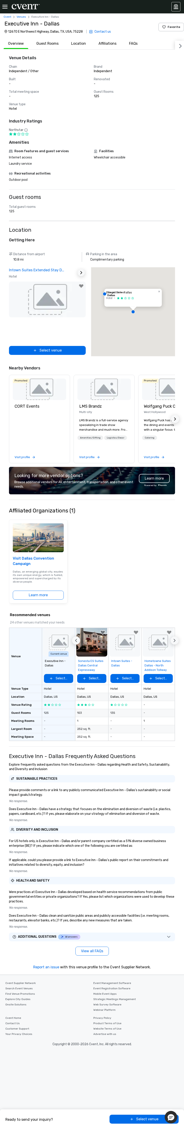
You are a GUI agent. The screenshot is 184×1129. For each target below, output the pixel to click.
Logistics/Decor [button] (115, 437)
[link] (39, 389)
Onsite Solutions (15, 1004)
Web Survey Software (107, 1004)
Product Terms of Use (107, 1023)
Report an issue (46, 967)
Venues (21, 16)
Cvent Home (13, 1017)
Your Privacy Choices (18, 1034)
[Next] (179, 45)
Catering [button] (149, 437)
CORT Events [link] (27, 406)
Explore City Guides (18, 999)
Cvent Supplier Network (20, 983)
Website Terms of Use (107, 1028)
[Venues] (175, 6)
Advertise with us (104, 1034)
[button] (133, 311)
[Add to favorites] (81, 286)
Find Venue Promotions (20, 993)
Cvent (7, 16)
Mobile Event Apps (105, 993)
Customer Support (17, 1028)
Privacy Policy (102, 1017)
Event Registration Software (111, 988)
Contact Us (12, 1023)
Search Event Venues (19, 988)
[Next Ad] (81, 272)
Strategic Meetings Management (114, 999)
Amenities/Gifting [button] (90, 437)
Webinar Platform (104, 1009)
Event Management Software (112, 983)
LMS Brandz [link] (90, 406)
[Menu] (5, 7)
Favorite (174, 27)
